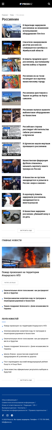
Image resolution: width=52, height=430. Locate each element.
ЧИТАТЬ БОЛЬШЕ (10, 282)
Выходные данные (9, 408)
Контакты (22, 408)
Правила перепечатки (37, 410)
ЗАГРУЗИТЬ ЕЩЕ (26, 230)
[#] (26, 4)
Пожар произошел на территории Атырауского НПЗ (25, 326)
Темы (12, 15)
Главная (5, 15)
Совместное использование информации (18, 402)
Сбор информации (9, 400)
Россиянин (20, 15)
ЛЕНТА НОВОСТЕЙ (10, 319)
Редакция (28, 405)
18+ (34, 405)
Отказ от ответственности (12, 405)
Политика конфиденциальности (15, 410)
